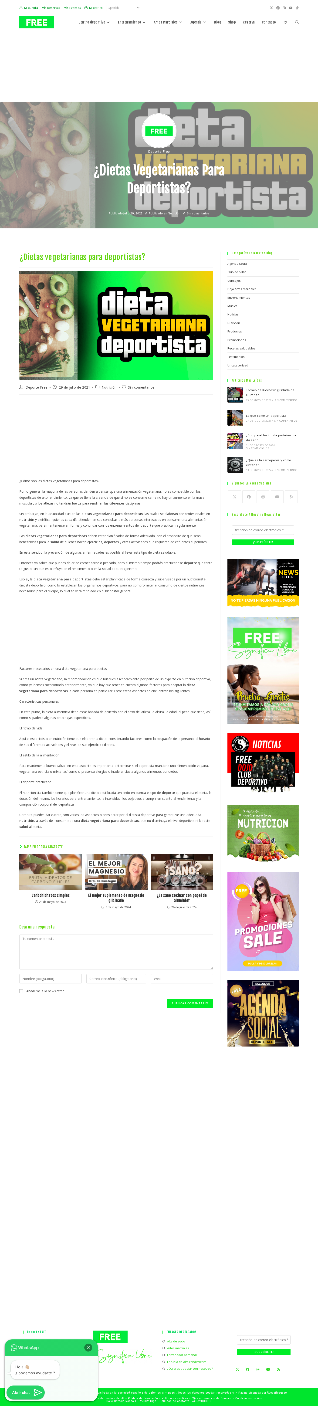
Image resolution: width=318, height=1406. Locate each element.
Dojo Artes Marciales (242, 289)
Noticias (233, 314)
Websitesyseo (277, 1392)
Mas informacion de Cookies (211, 1398)
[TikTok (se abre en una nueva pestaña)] (297, 8)
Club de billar (236, 272)
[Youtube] (277, 496)
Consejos (234, 280)
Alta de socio (176, 1341)
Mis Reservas (50, 8)
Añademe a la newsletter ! (45, 991)
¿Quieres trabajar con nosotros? (190, 1368)
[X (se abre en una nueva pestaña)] (272, 8)
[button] (88, 1348)
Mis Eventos (72, 8)
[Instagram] (263, 496)
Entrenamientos (238, 297)
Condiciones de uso (248, 1398)
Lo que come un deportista (266, 415)
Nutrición (174, 213)
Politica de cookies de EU (106, 1398)
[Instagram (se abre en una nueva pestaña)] (285, 8)
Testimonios (236, 357)
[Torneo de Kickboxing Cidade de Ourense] (235, 395)
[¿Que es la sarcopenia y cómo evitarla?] (235, 465)
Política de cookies (175, 1398)
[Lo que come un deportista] (235, 418)
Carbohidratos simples (51, 895)
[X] (234, 496)
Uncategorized (237, 365)
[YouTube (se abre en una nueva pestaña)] (291, 8)
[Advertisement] (159, 66)
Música (232, 306)
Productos (234, 331)
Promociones (236, 340)
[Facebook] (248, 496)
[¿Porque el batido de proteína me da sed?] (235, 441)
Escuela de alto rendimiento (186, 1362)
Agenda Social (237, 263)
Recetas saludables (241, 348)
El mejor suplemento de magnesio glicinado (116, 898)
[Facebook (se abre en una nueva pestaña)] (278, 8)
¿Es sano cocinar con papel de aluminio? (182, 898)
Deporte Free (159, 151)
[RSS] (291, 496)
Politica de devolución (143, 1398)
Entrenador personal (182, 1355)
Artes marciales (178, 1348)
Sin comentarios (198, 213)
